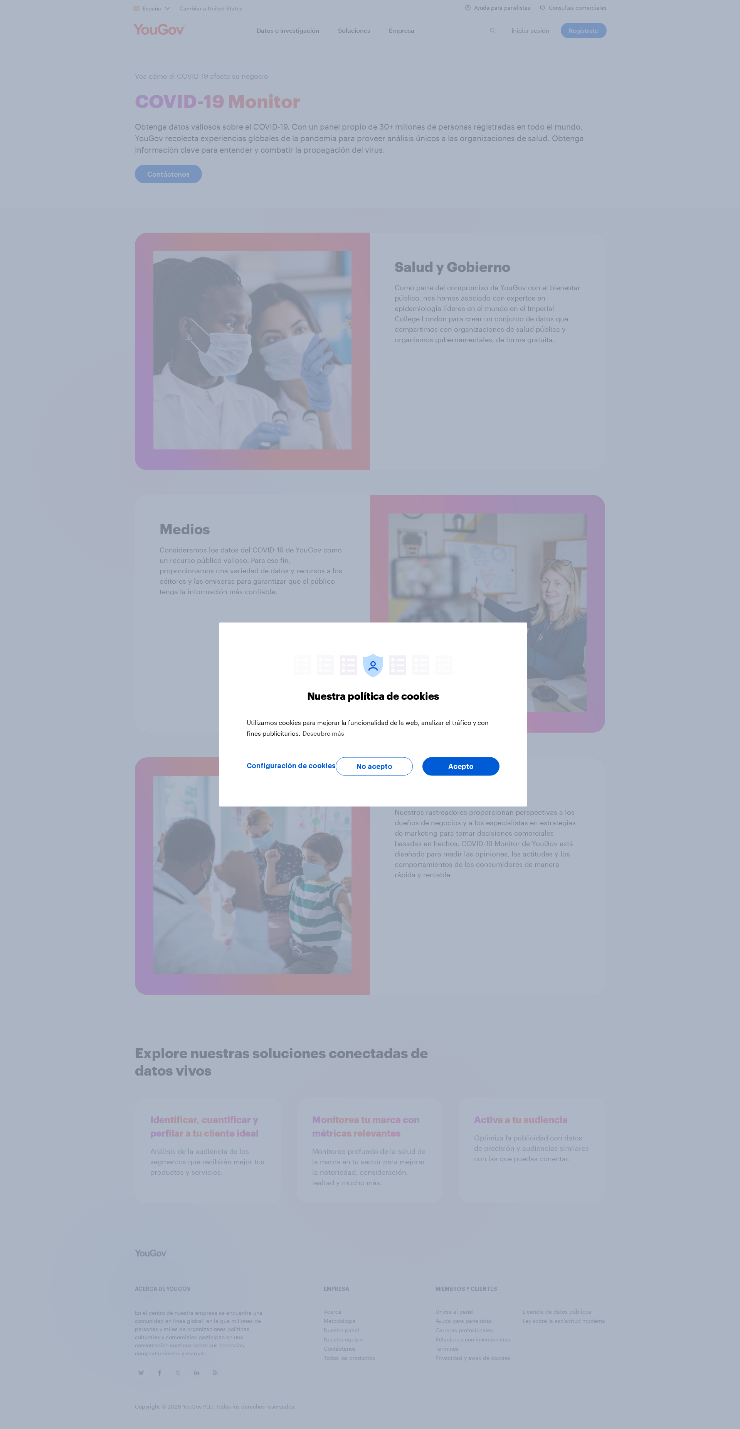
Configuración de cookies (291, 765)
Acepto (461, 766)
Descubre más (323, 733)
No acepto (374, 766)
